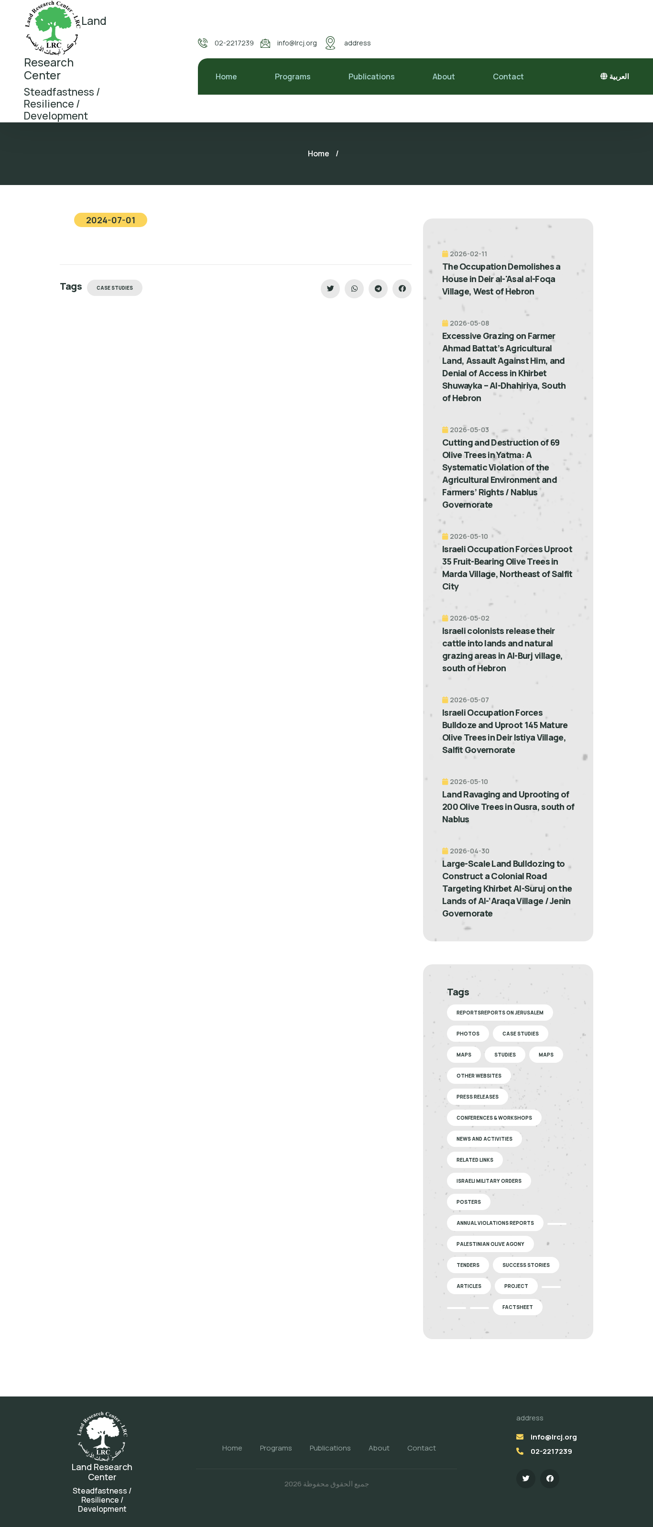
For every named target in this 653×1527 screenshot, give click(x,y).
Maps (464, 1054)
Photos (468, 1033)
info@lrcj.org (297, 42)
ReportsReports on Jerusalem (500, 1012)
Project (516, 1286)
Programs (293, 76)
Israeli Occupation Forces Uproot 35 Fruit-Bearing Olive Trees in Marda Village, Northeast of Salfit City (507, 567)
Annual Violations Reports (495, 1223)
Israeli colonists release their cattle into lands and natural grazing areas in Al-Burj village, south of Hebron (502, 649)
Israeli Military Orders (489, 1181)
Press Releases (478, 1096)
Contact (508, 76)
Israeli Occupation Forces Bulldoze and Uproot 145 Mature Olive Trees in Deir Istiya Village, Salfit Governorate (504, 731)
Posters (469, 1202)
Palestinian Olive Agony (490, 1244)
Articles (469, 1286)
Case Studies (115, 287)
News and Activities (484, 1138)
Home (226, 76)
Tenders (468, 1265)
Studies (505, 1054)
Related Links (475, 1159)
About (444, 76)
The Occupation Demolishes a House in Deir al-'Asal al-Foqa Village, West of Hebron (501, 279)
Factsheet (517, 1307)
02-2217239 (234, 42)
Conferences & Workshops (494, 1117)
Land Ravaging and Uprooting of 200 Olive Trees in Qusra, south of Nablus (508, 806)
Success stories (526, 1265)
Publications (371, 76)
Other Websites (479, 1075)
